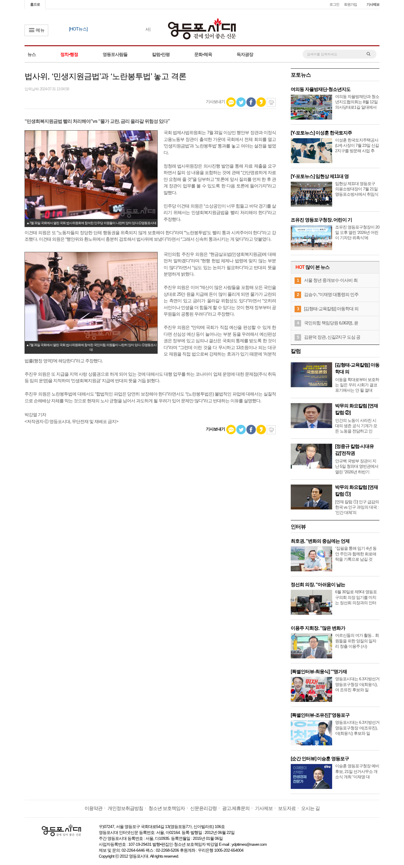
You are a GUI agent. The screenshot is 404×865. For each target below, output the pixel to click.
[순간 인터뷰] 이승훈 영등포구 (320, 758)
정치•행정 (69, 54)
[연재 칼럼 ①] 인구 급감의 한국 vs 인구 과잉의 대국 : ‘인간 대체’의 (357, 507)
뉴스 (32, 54)
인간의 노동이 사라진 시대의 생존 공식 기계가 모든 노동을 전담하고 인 (356, 425)
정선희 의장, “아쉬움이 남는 (318, 584)
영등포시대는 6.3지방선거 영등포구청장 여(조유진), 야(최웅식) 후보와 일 (357, 727)
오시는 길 (310, 808)
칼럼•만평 (161, 54)
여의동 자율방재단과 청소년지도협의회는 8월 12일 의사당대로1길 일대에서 (357, 102)
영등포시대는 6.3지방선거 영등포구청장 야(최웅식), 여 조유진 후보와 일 (357, 684)
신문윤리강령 (203, 808)
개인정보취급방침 (125, 808)
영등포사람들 (115, 54)
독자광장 (245, 54)
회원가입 (350, 4)
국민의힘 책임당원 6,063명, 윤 (331, 322)
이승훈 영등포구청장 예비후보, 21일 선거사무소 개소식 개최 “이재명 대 (357, 771)
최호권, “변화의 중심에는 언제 (320, 541)
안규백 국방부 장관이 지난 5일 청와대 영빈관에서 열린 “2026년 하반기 (356, 466)
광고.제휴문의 (236, 808)
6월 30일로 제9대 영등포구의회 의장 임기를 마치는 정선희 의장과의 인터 (356, 597)
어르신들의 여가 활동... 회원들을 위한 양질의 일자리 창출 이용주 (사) (357, 640)
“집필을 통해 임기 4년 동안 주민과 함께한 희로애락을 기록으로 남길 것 (355, 553)
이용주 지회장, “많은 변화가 (318, 628)
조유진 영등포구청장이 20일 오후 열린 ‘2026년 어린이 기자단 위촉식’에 (357, 232)
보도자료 (287, 808)
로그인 (334, 4)
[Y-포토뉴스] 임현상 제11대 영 (320, 176)
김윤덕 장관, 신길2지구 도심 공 (332, 337)
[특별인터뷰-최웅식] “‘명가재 (319, 671)
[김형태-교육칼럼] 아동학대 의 (331, 308)
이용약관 (93, 808)
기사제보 (372, 4)
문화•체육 (203, 54)
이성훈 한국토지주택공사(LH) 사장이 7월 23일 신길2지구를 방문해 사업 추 (357, 145)
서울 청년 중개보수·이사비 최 (331, 280)
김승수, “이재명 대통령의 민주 (331, 294)
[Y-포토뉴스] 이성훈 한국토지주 (321, 132)
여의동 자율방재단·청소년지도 (320, 89)
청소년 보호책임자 (166, 808)
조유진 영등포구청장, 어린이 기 (321, 219)
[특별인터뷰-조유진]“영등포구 (320, 715)
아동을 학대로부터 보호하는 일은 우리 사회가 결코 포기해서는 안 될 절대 (357, 385)
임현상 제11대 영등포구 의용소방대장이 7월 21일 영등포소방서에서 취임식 (356, 189)
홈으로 (35, 4)
